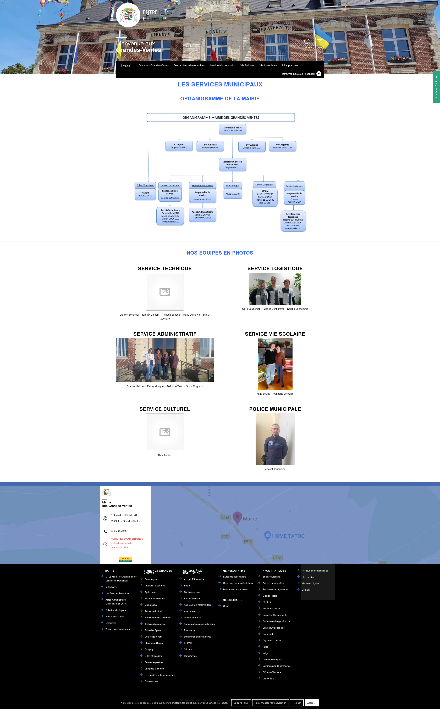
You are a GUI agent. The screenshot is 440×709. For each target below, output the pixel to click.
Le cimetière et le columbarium (160, 675)
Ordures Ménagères (272, 659)
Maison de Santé (192, 617)
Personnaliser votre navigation (270, 702)
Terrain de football (153, 611)
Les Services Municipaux (118, 593)
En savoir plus (241, 702)
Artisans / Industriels (155, 585)
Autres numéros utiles (273, 583)
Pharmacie (189, 630)
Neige (265, 653)
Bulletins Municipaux (116, 610)
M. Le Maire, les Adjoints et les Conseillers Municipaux (121, 578)
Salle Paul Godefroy (155, 598)
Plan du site (308, 577)
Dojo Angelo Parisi (154, 636)
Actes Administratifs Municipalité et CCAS (116, 601)
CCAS (226, 606)
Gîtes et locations (153, 655)
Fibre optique (151, 681)
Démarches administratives (197, 636)
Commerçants (152, 579)
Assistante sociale (272, 608)
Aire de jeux (190, 611)
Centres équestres (154, 662)
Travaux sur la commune (118, 629)
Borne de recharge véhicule (276, 621)
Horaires (306, 47)
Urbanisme (111, 622)
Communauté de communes (277, 665)
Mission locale (270, 595)
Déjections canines (272, 640)
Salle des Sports (153, 630)
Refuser (297, 702)
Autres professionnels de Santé (199, 623)
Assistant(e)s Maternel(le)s (197, 604)
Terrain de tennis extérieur (157, 617)
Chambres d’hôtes (154, 643)
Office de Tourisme (272, 672)
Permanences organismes (276, 589)
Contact (319, 47)
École (187, 585)
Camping (149, 649)
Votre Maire (111, 587)
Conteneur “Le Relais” (273, 627)
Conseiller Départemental (275, 615)
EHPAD (188, 643)
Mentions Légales (310, 583)
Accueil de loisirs (192, 598)
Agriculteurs (151, 592)
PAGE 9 (267, 602)
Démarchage (190, 655)
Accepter (311, 702)
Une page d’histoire (154, 668)
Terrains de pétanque (155, 623)
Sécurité (188, 649)
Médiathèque (151, 604)
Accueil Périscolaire (194, 579)
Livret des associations (234, 576)
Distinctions (268, 678)
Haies (265, 646)
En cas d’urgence (271, 576)
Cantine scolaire (192, 592)
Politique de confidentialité (315, 570)
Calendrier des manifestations (238, 583)
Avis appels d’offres (115, 616)
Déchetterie (268, 634)
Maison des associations (235, 589)
